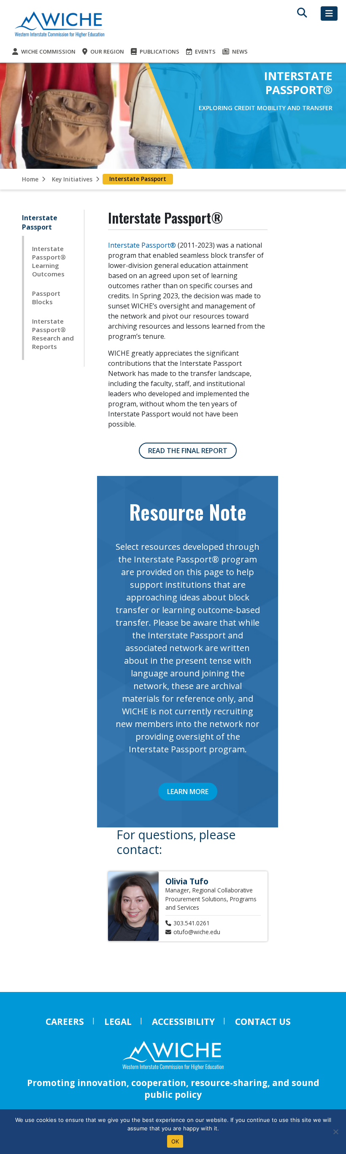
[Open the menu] (329, 13)
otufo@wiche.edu (196, 932)
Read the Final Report (187, 450)
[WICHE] (59, 23)
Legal (118, 1021)
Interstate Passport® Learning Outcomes (49, 261)
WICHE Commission (48, 51)
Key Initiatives (72, 179)
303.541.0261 (191, 923)
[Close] (335, 1131)
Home (30, 179)
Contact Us (263, 1021)
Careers (65, 1021)
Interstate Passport (39, 222)
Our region (106, 51)
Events (205, 51)
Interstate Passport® (142, 245)
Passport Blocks (46, 297)
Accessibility (183, 1021)
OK (175, 1141)
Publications (158, 51)
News (239, 51)
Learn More (187, 791)
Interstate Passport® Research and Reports (53, 334)
